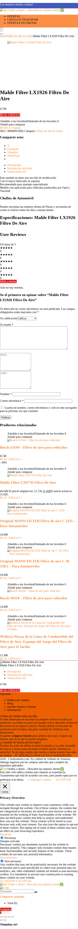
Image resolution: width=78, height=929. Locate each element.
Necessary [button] (6, 834)
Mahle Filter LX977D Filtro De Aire (28, 482)
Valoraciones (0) (16, 678)
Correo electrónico (11, 400)
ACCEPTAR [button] (63, 779)
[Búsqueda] (35, 892)
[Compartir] (8, 916)
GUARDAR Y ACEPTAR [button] (15, 880)
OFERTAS (13, 16)
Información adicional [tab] (19, 168)
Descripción (14, 671)
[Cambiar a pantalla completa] (5, 916)
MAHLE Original (10, 127)
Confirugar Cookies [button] (39, 779)
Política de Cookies (18, 700)
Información (14, 709)
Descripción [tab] (14, 165)
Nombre (6, 394)
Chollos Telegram (22, 19)
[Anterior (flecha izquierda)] (1, 920)
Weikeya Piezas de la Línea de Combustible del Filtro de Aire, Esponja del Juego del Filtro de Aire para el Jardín (36, 641)
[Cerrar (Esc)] (12, 916)
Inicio (3, 36)
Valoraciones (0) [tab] (16, 171)
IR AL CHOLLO (10, 115)
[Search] (1, 33)
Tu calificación (8, 318)
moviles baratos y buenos (21, 706)
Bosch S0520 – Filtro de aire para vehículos (33, 598)
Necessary (10, 837)
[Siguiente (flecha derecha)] (5, 920)
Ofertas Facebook (22, 22)
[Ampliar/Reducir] (1, 916)
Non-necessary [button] (8, 857)
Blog (10, 703)
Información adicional (19, 674)
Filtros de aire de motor (20, 36)
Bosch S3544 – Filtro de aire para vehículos (33, 447)
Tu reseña (6, 324)
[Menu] (1, 29)
